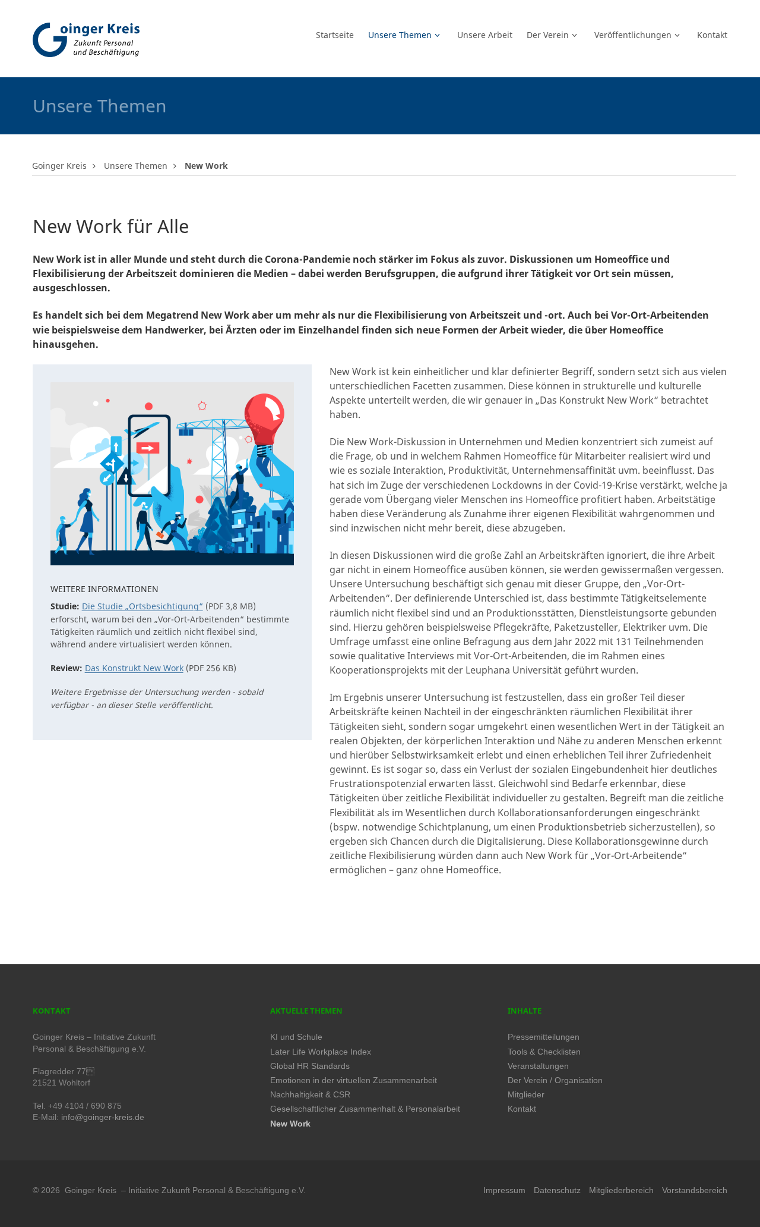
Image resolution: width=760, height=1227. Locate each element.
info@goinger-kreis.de (102, 1117)
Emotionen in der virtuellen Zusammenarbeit (353, 1080)
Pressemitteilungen (544, 1037)
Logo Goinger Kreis (86, 40)
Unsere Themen (135, 165)
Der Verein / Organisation (555, 1080)
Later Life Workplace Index (320, 1051)
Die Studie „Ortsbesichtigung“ (142, 606)
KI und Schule (296, 1037)
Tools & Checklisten (544, 1051)
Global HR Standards (310, 1066)
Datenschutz (557, 1190)
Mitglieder (526, 1094)
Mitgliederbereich (621, 1190)
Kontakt (522, 1109)
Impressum (504, 1190)
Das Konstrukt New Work (134, 668)
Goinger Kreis (59, 165)
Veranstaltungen (538, 1066)
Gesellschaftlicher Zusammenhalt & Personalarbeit (365, 1109)
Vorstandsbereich (694, 1190)
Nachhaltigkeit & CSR (310, 1094)
